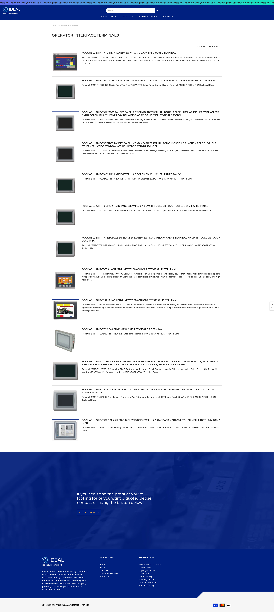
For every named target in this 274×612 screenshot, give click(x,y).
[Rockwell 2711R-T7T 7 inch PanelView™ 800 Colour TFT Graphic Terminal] (65, 62)
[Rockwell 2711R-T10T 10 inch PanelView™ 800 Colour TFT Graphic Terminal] (65, 310)
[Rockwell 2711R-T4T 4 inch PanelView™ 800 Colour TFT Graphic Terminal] (65, 280)
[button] (214, 46)
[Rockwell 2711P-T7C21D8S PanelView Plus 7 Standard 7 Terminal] (65, 341)
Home (54, 25)
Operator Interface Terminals (68, 25)
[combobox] (130, 10)
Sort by (201, 46)
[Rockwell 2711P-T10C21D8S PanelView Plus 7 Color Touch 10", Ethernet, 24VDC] (65, 186)
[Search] (133, 10)
